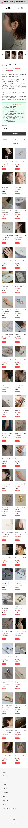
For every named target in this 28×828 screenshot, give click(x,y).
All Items (5, 776)
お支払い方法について (10, 139)
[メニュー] (25, 7)
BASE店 (18, 99)
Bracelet (5, 788)
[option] (8, 54)
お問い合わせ (6, 804)
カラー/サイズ (5, 125)
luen (16, 822)
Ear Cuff (5, 796)
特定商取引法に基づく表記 (10, 808)
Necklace (5, 792)
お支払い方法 (6, 800)
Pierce (4, 784)
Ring (4, 780)
